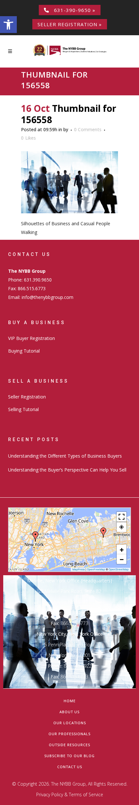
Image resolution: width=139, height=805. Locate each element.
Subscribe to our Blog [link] (69, 755)
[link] (8, 24)
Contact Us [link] (69, 766)
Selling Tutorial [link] (23, 409)
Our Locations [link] (69, 722)
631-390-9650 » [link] (72, 10)
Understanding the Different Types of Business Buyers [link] (65, 456)
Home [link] (70, 700)
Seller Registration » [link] (69, 24)
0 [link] (28, 138)
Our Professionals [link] (69, 733)
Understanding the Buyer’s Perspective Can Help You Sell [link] (67, 470)
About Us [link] (69, 711)
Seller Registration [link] (27, 397)
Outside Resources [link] (69, 744)
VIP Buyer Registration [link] (31, 338)
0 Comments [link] (88, 129)
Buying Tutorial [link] (24, 351)
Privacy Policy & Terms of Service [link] (69, 794)
